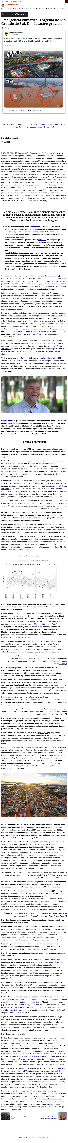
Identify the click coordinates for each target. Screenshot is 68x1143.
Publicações (8, 8)
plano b (41, 240)
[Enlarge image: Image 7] (64, 556)
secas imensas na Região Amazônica (26, 334)
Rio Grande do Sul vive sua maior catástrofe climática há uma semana (30, 276)
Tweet (62, 509)
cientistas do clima (18, 316)
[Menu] (65, 5)
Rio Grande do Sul (42, 332)
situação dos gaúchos (36, 293)
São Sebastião (39, 624)
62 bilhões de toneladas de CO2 (29, 1002)
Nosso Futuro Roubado (12, 4)
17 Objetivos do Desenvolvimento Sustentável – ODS (39, 358)
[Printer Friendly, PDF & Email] (34, 28)
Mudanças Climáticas (19, 8)
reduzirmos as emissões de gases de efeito (28, 700)
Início (2, 8)
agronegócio (35, 227)
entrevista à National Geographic (30, 882)
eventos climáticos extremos (42, 962)
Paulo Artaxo (56, 316)
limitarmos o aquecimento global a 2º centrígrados (41, 999)
